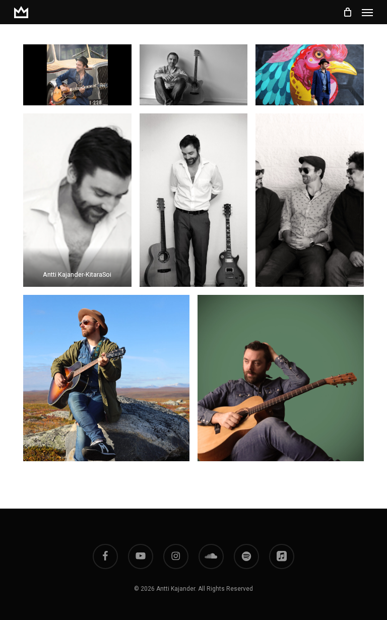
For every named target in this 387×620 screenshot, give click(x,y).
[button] (367, 12)
